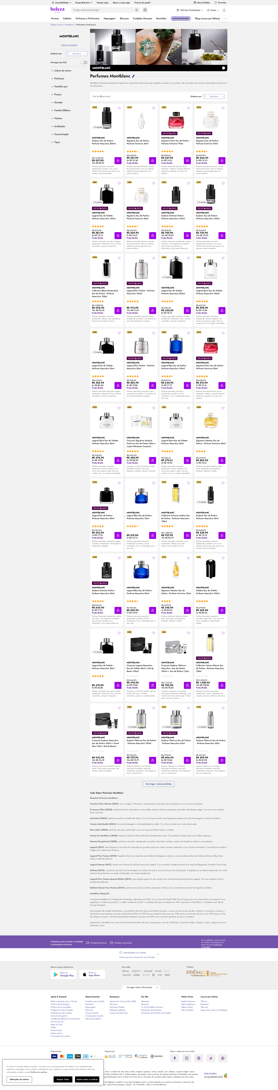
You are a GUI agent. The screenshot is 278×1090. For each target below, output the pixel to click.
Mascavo (145, 1004)
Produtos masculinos (123, 942)
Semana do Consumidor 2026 (123, 1001)
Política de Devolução (60, 1004)
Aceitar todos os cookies (87, 1079)
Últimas (204, 1001)
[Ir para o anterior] (222, 19)
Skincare (124, 18)
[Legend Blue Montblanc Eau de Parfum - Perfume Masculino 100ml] (176, 342)
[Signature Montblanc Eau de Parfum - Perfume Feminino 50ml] (141, 192)
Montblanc (69, 24)
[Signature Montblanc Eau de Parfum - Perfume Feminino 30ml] (141, 117)
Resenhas (205, 1004)
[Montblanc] (69, 36)
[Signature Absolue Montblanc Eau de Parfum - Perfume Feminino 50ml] (210, 417)
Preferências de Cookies (61, 1012)
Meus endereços (188, 1004)
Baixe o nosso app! (121, 2)
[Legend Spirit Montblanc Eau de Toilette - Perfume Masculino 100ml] (210, 267)
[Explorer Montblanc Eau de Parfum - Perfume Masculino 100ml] (210, 192)
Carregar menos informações (139, 987)
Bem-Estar (161, 18)
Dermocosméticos (93, 1018)
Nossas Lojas (102, 2)
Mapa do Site (56, 1024)
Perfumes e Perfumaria (87, 18)
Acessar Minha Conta (213, 10)
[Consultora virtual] (145, 10)
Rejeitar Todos (63, 1079)
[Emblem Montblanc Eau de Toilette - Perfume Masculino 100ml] (210, 567)
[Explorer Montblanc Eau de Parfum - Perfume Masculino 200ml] (106, 117)
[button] (118, 160)
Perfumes (89, 1004)
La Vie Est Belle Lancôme (152, 1007)
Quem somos (56, 1033)
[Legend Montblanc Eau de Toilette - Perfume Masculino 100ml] (106, 192)
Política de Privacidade (61, 1007)
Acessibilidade (61, 2)
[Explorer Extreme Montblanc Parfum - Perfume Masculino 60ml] (106, 567)
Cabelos (67, 18)
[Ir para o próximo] (225, 19)
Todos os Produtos (69, 45)
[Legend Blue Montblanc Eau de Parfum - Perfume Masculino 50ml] (141, 567)
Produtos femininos (98, 942)
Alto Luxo (114, 1004)
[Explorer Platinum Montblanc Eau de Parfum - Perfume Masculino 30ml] (210, 717)
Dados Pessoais (188, 1001)
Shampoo (145, 1001)
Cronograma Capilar (94, 1015)
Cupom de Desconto (119, 1012)
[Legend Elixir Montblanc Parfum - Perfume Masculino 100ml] (141, 267)
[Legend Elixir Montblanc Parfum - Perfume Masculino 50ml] (141, 342)
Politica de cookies (38, 1072)
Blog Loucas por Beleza (207, 18)
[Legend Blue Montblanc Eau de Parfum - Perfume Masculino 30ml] (141, 492)
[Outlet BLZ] (180, 18)
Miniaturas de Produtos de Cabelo (156, 1012)
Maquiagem (110, 18)
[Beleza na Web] (57, 10)
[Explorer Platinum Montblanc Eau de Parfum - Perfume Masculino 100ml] (141, 717)
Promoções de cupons (60, 1036)
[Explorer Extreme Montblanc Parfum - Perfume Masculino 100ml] (176, 192)
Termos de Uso (57, 1021)
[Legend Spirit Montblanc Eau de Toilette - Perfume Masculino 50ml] (106, 417)
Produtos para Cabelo (94, 1001)
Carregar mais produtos (159, 784)
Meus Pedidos (203, 2)
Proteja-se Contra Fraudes (62, 1010)
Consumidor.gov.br (59, 1015)
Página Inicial (57, 24)
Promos (55, 18)
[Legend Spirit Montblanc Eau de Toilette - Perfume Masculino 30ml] (176, 417)
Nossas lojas (56, 1030)
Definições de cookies (19, 1079)
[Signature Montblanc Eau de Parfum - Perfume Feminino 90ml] (210, 117)
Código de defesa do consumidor (65, 1018)
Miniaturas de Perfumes (151, 1010)
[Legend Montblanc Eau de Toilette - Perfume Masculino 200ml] (176, 267)
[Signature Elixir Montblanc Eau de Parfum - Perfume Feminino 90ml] (176, 117)
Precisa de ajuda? (143, 2)
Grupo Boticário (82, 2)
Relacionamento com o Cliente (64, 1001)
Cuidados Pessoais (142, 18)
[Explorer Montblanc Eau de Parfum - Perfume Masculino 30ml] (210, 492)
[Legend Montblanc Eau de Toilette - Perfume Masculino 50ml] (106, 342)
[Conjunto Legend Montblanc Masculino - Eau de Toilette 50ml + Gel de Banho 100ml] (141, 642)
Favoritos (222, 2)
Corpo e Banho (92, 1012)
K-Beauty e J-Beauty (117, 1010)
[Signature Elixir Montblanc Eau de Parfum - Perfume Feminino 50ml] (210, 342)
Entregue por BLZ (59, 62)
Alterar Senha (187, 1007)
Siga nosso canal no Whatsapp (214, 1010)
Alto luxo (204, 1007)
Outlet (53, 1027)
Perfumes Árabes (117, 1007)
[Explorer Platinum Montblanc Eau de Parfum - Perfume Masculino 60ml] (176, 717)
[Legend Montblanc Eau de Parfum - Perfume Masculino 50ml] (106, 492)
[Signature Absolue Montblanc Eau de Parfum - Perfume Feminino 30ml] (176, 567)
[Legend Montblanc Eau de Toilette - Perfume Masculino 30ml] (106, 642)
